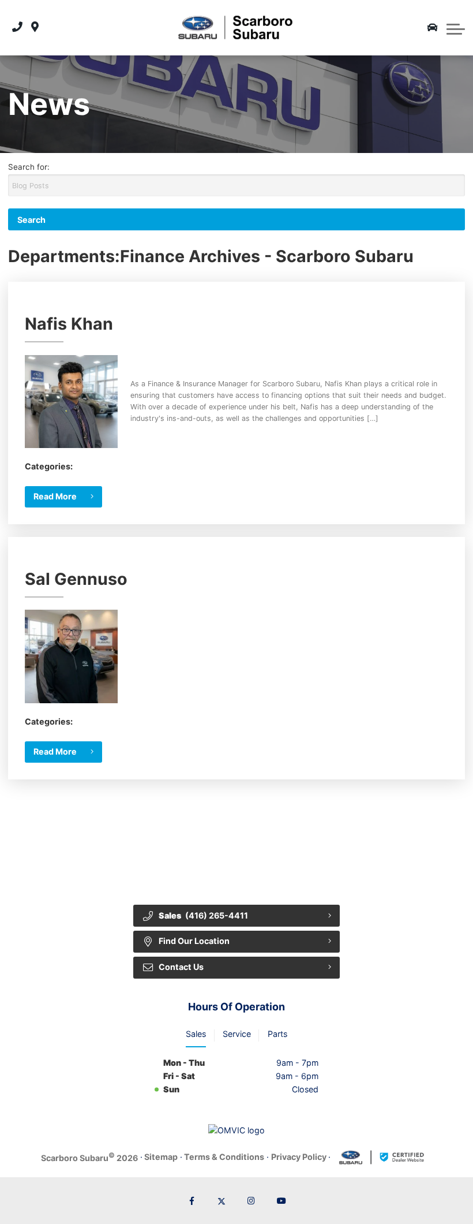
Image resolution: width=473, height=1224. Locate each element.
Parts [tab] (277, 1034)
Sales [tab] (196, 1034)
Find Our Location (194, 941)
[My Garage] (432, 28)
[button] (455, 28)
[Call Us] (17, 27)
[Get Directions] (35, 27)
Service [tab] (237, 1034)
